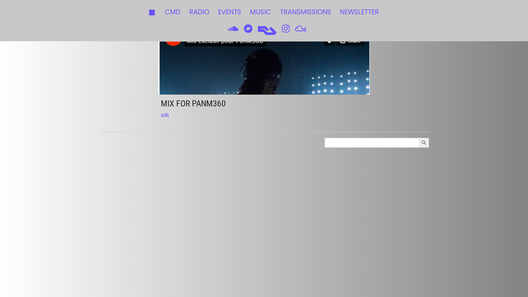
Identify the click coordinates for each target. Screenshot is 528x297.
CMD (172, 11)
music (260, 11)
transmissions (305, 11)
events (229, 11)
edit (165, 115)
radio (199, 11)
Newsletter (359, 11)
